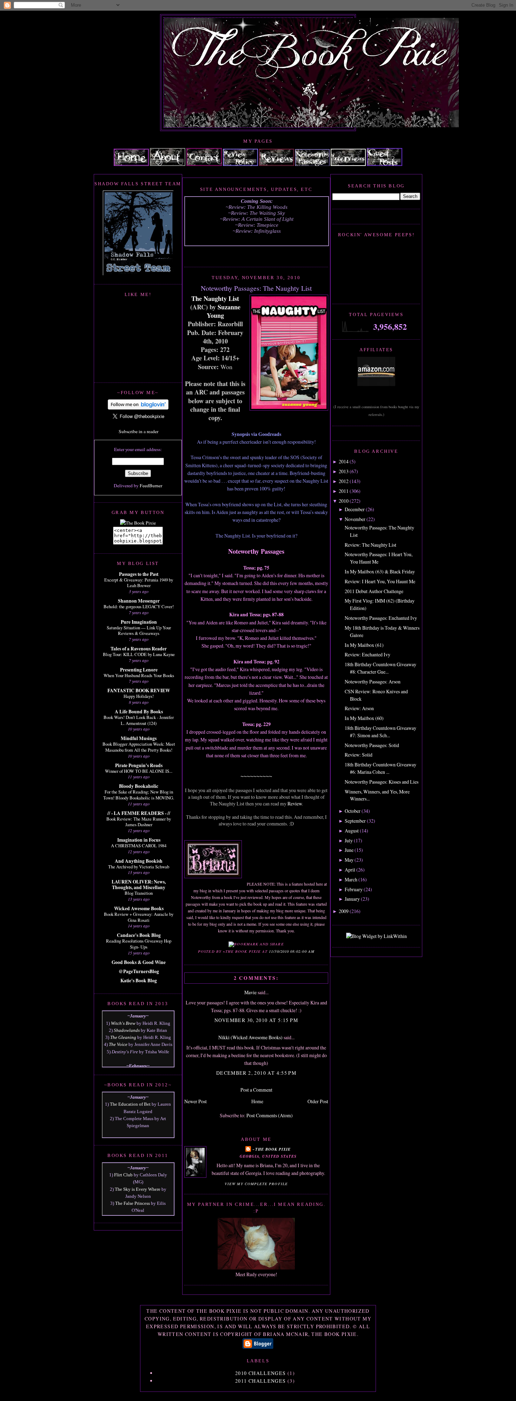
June (349, 850)
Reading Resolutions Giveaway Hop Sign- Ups (138, 944)
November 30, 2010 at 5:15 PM (256, 1020)
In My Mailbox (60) (364, 718)
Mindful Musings (139, 738)
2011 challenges (260, 1380)
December (355, 509)
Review (294, 803)
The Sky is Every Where (137, 1189)
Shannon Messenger (139, 600)
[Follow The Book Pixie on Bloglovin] (138, 408)
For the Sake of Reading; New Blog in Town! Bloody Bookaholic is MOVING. (138, 795)
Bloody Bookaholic (138, 786)
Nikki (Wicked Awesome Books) (250, 1037)
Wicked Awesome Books (139, 908)
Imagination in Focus (138, 839)
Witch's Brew (123, 1023)
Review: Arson (359, 708)
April (350, 869)
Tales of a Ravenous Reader (139, 648)
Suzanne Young (223, 311)
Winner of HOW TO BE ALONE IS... (138, 771)
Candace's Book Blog (139, 935)
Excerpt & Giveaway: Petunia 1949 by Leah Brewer (138, 583)
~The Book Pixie (271, 1149)
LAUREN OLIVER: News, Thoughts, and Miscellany (139, 884)
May (349, 859)
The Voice (118, 1044)
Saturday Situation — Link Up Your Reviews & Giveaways (139, 630)
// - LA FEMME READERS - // (138, 813)
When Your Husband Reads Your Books (139, 675)
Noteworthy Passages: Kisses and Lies (381, 781)
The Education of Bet (130, 1104)
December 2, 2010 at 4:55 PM (256, 1072)
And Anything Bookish (139, 861)
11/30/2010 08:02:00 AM (292, 951)
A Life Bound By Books (139, 711)
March (351, 879)
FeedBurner (151, 485)
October (352, 811)
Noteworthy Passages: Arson (373, 681)
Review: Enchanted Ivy (367, 654)
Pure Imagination (139, 621)
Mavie (250, 992)
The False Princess (132, 1203)
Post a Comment (256, 1089)
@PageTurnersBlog (139, 971)
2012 (344, 481)
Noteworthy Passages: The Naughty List (256, 288)
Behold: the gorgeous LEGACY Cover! (139, 606)
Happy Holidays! (139, 696)
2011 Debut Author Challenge (374, 591)
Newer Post (195, 1101)
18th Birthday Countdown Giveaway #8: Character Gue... (380, 668)
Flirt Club (123, 1174)
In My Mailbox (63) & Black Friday (380, 571)
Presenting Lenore (139, 669)
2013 (344, 471)
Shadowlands (127, 1030)
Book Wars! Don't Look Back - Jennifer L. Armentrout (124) (139, 720)
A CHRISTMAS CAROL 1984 (138, 845)
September (355, 820)
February (354, 889)
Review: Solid (358, 754)
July (349, 840)
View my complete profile (256, 1183)
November (355, 519)
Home (257, 1101)
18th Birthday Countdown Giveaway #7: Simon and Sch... (380, 732)
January (352, 898)
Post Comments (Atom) (269, 1115)
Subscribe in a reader (138, 431)
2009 (344, 911)
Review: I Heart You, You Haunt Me (380, 581)
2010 (344, 500)
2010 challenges (260, 1373)
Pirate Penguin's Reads (139, 765)
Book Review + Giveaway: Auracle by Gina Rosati (138, 917)
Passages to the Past (138, 574)
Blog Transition (139, 893)
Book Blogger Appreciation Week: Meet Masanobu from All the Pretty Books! (138, 747)
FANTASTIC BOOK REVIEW (138, 690)
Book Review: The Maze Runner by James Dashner (138, 822)
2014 (344, 461)
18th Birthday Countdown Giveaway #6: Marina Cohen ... (380, 768)
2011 (344, 491)
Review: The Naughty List (370, 544)
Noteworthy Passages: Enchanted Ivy (381, 618)
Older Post (317, 1101)
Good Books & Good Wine (139, 962)
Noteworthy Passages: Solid (372, 745)
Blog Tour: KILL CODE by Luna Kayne (139, 654)
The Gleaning (123, 1037)
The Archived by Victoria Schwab (138, 866)
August (352, 830)
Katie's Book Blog (138, 980)
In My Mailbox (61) (364, 645)
